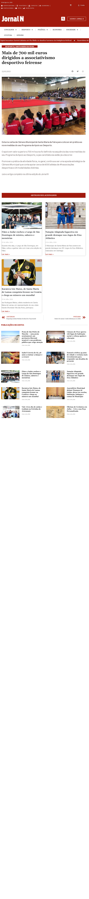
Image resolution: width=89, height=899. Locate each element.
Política (41, 30)
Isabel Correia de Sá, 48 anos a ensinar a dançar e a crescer (32, 355)
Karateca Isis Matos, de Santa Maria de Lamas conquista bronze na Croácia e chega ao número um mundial (21, 292)
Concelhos (9, 30)
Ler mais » (6, 254)
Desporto (26, 30)
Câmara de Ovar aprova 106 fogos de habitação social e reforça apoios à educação (76, 335)
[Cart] (70, 5)
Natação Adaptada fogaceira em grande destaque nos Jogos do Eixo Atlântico (63, 235)
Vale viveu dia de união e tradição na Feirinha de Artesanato (32, 409)
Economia (57, 30)
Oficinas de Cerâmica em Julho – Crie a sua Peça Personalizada (77, 409)
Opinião (20, 35)
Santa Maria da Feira (24, 46)
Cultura (8, 35)
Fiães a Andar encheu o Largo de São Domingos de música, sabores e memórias (21, 235)
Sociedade (70, 30)
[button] (63, 19)
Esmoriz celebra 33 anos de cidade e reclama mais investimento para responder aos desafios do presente (77, 357)
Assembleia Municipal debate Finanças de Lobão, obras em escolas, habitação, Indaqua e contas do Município (77, 392)
